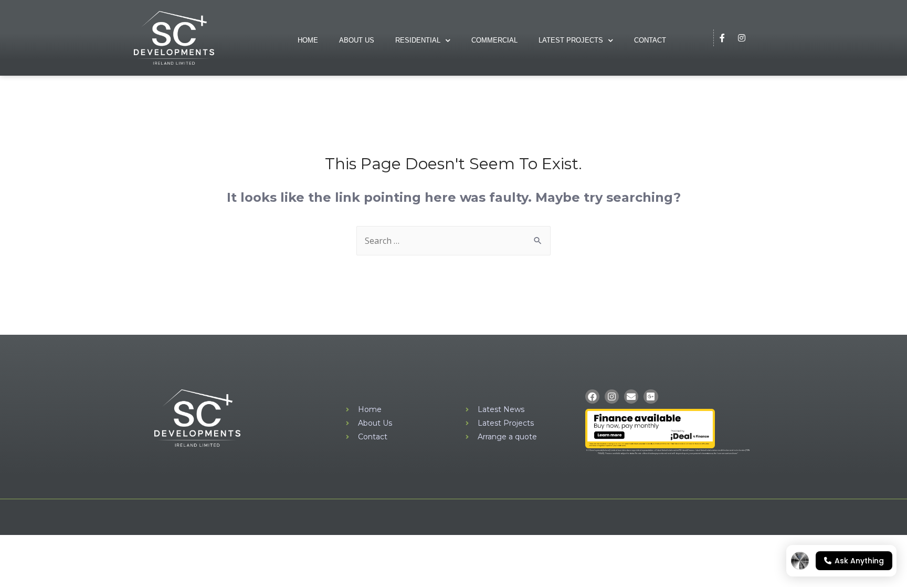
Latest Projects (571, 40)
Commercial (494, 40)
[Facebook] (592, 396)
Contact (650, 40)
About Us (356, 40)
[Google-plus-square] (651, 396)
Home (308, 40)
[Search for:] (453, 241)
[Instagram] (741, 37)
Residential (417, 40)
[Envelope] (631, 396)
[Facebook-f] (722, 37)
